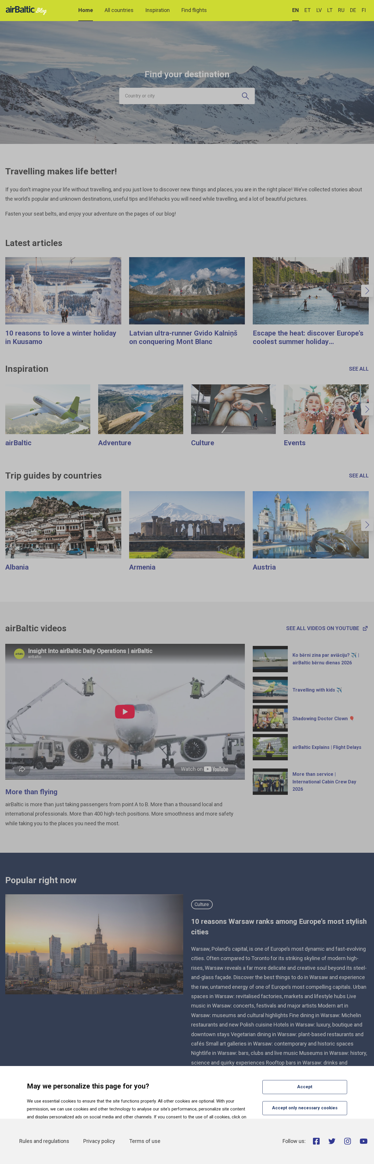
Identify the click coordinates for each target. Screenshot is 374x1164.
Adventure (114, 443)
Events (295, 443)
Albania (17, 567)
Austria (264, 567)
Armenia (142, 567)
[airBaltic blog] (27, 10)
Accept (304, 1086)
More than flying (31, 792)
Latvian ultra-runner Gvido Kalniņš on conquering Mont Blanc (183, 337)
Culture (202, 443)
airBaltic (18, 443)
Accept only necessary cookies (304, 1107)
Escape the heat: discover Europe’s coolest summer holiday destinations (308, 341)
